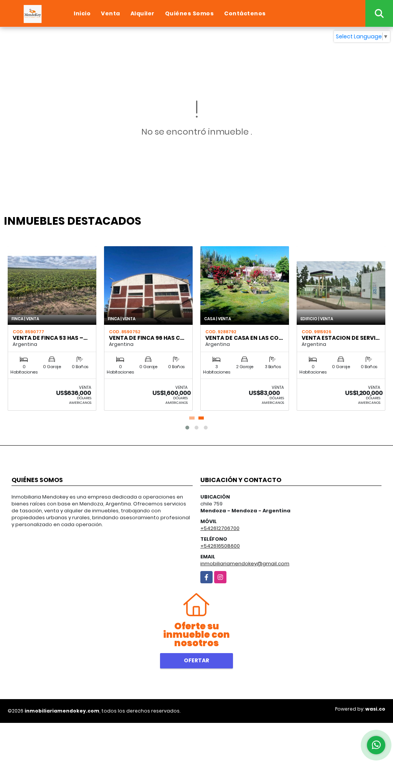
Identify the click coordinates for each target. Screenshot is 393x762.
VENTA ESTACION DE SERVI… (341, 338)
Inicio (82, 13)
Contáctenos (245, 13)
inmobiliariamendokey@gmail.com (244, 563)
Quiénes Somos (189, 13)
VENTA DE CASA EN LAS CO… (244, 338)
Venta (110, 13)
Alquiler (142, 13)
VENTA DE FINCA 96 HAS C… (146, 338)
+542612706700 (219, 528)
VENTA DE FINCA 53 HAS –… (50, 338)
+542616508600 (220, 546)
